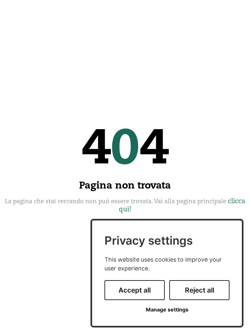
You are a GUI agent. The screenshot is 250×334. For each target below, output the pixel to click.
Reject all (199, 290)
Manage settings (167, 310)
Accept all (134, 290)
